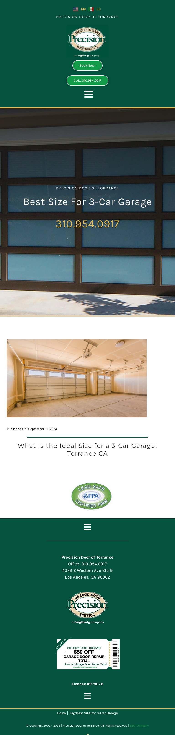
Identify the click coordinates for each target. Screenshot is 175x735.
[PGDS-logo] (87, 27)
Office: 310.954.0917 (87, 564)
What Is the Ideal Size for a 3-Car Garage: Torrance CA (87, 449)
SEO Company (139, 725)
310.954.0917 (87, 223)
